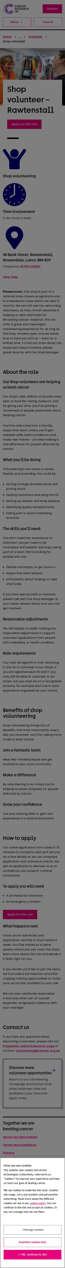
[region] (32, 1213)
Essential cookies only (32, 1242)
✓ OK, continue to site (32, 1254)
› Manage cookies (32, 1230)
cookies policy (37, 1203)
